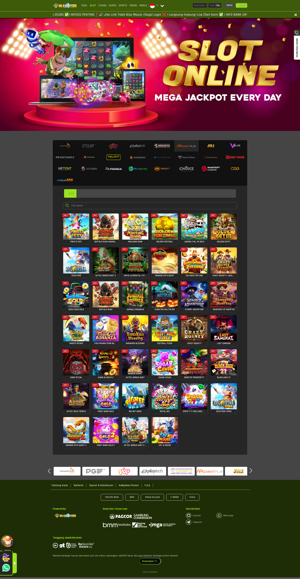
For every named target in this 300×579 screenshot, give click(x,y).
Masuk (229, 5)
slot (70, 193)
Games (112, 5)
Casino (102, 5)
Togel (84, 5)
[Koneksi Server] (7, 541)
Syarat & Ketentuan (101, 485)
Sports (123, 5)
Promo (133, 5)
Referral (78, 485)
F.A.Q (147, 485)
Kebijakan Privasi (129, 485)
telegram (197, 522)
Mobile (143, 5)
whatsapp (228, 515)
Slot (93, 5)
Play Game (76, 228)
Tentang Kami (59, 485)
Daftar (241, 5)
